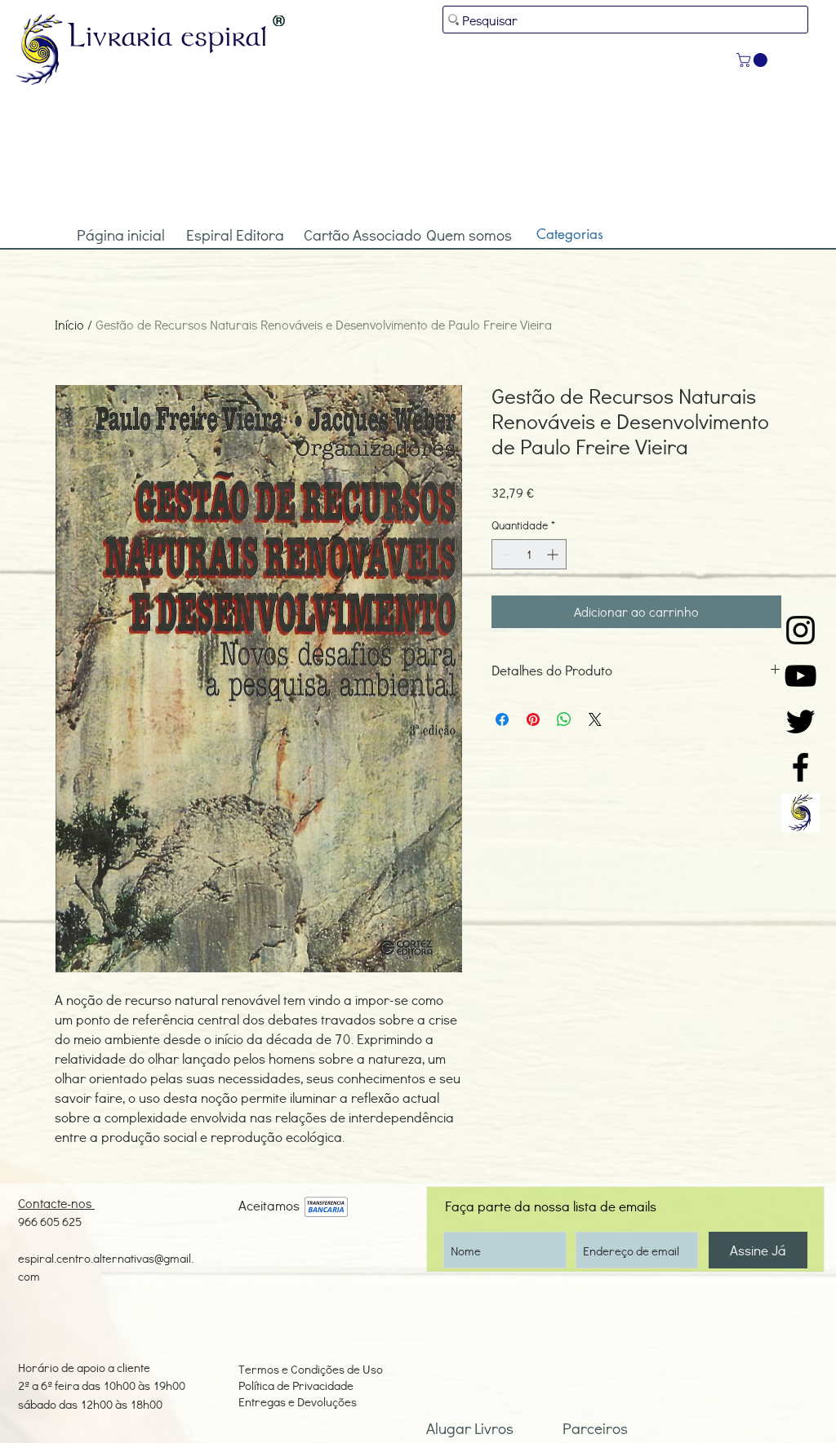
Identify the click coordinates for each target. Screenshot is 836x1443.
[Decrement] (504, 554)
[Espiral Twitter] (800, 721)
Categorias (569, 234)
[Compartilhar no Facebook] (502, 719)
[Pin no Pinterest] (533, 719)
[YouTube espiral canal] (800, 676)
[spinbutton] (529, 554)
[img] (326, 1207)
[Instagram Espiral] (800, 630)
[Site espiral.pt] (800, 813)
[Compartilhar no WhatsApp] (564, 719)
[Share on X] (595, 719)
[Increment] (554, 554)
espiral (224, 35)
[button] (753, 60)
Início (69, 324)
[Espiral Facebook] (800, 767)
